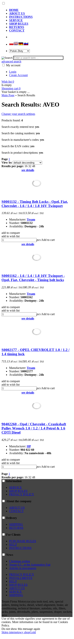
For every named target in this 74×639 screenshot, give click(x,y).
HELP (13, 544)
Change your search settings (18, 113)
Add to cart (48, 239)
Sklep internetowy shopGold (19, 632)
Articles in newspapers (22, 568)
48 (33, 166)
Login (12, 71)
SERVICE (15, 487)
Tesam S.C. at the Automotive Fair (29, 564)
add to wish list (11, 236)
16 (26, 166)
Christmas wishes (19, 561)
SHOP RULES (18, 491)
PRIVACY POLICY (21, 494)
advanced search (11, 61)
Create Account (18, 75)
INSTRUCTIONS (20, 548)
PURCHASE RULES (22, 541)
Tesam (31, 219)
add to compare (11, 232)
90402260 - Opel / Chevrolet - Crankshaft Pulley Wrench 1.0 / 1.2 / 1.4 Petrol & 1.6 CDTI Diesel (34, 428)
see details (27, 170)
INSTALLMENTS (20, 578)
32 (29, 166)
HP (29, 446)
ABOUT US (17, 507)
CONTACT (16, 511)
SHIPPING (16, 524)
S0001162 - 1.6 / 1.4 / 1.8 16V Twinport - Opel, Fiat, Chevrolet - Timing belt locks (33, 278)
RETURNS (16, 527)
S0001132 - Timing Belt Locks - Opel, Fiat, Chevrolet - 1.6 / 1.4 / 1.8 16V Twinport (35, 204)
